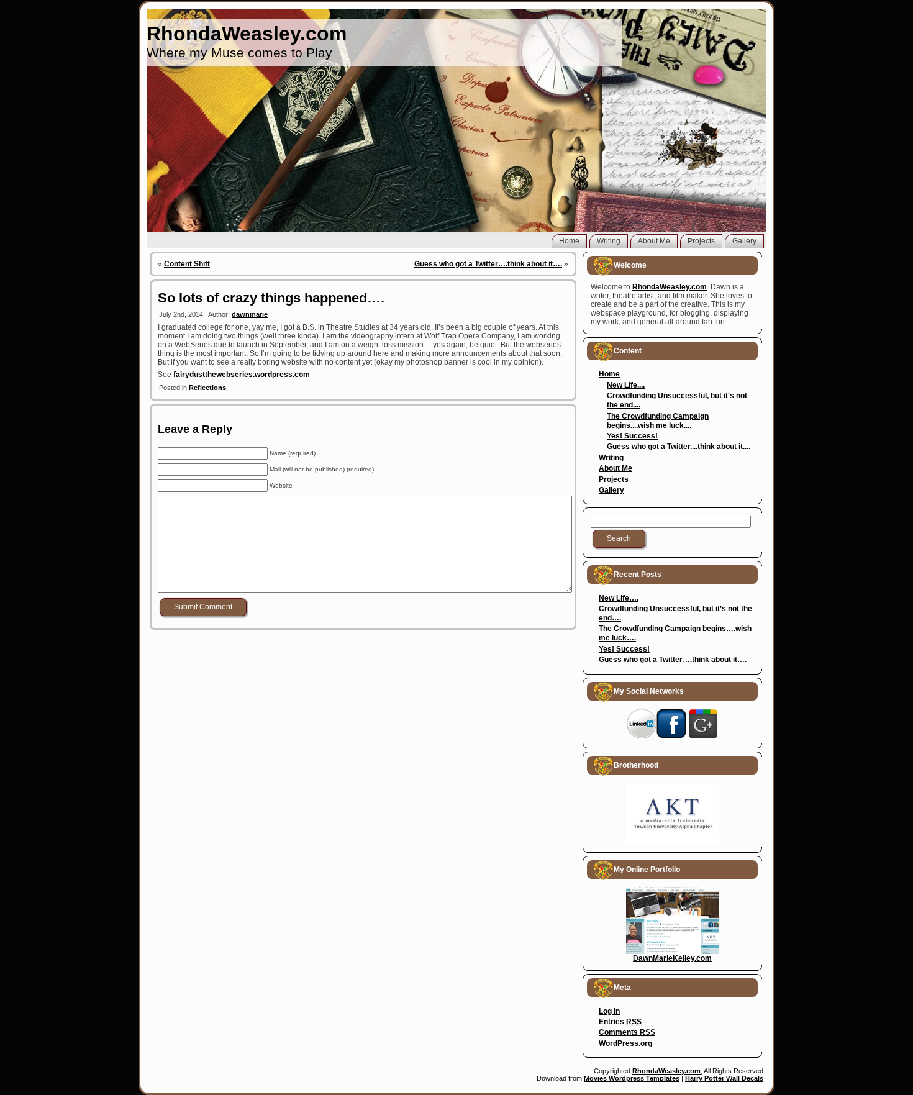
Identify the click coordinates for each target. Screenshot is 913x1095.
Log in (609, 1011)
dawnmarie (250, 314)
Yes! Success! (632, 436)
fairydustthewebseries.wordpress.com (241, 374)
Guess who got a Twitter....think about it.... (678, 446)
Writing (611, 457)
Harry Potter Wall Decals (724, 1078)
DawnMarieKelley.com (672, 958)
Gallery (611, 490)
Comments (627, 1032)
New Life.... (626, 385)
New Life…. (618, 598)
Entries (620, 1021)
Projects (614, 479)
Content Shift (187, 264)
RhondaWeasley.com (247, 33)
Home (609, 374)
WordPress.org (625, 1043)
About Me (615, 468)
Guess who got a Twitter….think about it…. (488, 264)
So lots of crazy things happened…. (271, 298)
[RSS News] (160, 1077)
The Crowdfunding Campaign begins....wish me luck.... (658, 421)
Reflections (207, 387)
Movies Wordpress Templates (631, 1078)
